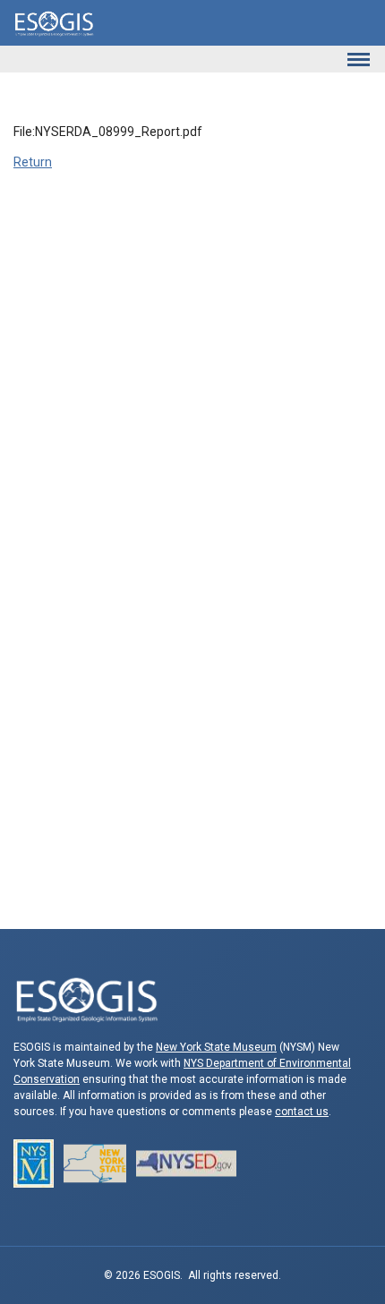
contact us (302, 1111)
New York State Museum (216, 1047)
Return (32, 162)
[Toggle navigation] (358, 59)
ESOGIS (53, 23)
